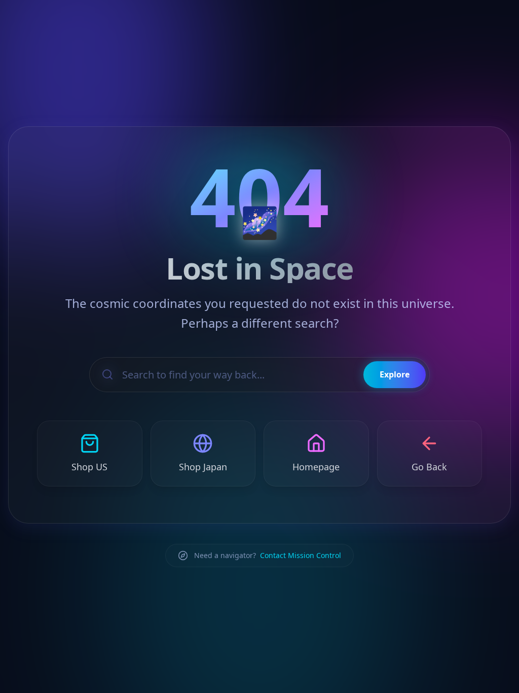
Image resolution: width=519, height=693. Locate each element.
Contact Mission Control (300, 555)
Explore (395, 374)
